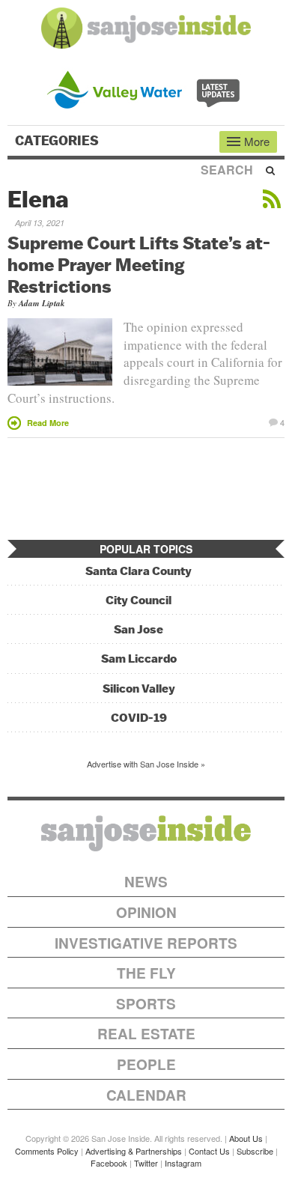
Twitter (146, 1163)
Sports (146, 1004)
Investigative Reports (146, 943)
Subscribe (255, 1151)
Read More (48, 422)
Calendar (146, 1095)
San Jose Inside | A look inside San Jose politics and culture (146, 833)
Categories (58, 141)
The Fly (146, 973)
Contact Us (209, 1151)
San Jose (138, 629)
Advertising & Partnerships (133, 1151)
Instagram (183, 1163)
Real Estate (146, 1034)
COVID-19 (139, 718)
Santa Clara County (138, 571)
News (146, 882)
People (146, 1064)
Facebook (109, 1163)
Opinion (146, 912)
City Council (138, 600)
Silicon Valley (139, 688)
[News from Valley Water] (146, 88)
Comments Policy (47, 1151)
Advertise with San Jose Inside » (146, 764)
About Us (246, 1138)
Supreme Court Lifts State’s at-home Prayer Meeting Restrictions (138, 264)
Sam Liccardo (139, 658)
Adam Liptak (42, 303)
